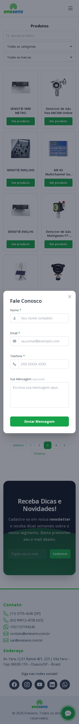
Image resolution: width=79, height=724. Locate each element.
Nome (15, 310)
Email (15, 333)
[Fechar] (69, 296)
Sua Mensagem (27, 379)
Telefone (17, 356)
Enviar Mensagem (39, 421)
